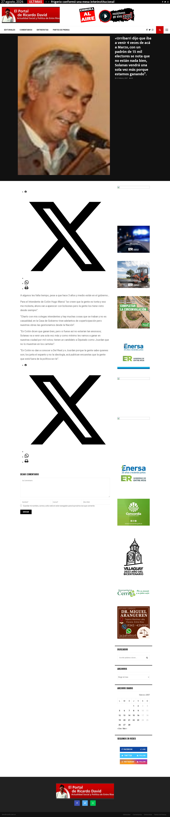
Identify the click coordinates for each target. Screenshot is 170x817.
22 (134, 720)
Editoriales (9, 30)
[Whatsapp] (153, 29)
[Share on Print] (26, 288)
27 (124, 725)
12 (120, 715)
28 (129, 725)
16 (138, 715)
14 (129, 715)
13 (124, 715)
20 (124, 720)
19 (120, 720)
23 (138, 720)
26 (120, 725)
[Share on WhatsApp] (27, 283)
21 (129, 720)
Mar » (125, 729)
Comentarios (26, 30)
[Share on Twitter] (67, 278)
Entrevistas (42, 30)
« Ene (119, 729)
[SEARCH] (147, 657)
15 (134, 715)
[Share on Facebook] (26, 191)
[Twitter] (150, 29)
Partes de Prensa (61, 30)
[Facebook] (147, 29)
